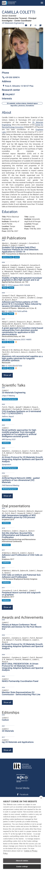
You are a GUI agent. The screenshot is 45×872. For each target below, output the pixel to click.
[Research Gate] (35, 25)
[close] (41, 798)
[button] (26, 25)
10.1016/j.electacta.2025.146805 (16, 339)
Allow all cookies (22, 861)
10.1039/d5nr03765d (12, 366)
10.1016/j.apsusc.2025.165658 (16, 285)
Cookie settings (22, 866)
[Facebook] (31, 25)
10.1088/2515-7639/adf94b (14, 311)
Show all (7, 375)
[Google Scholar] (40, 25)
